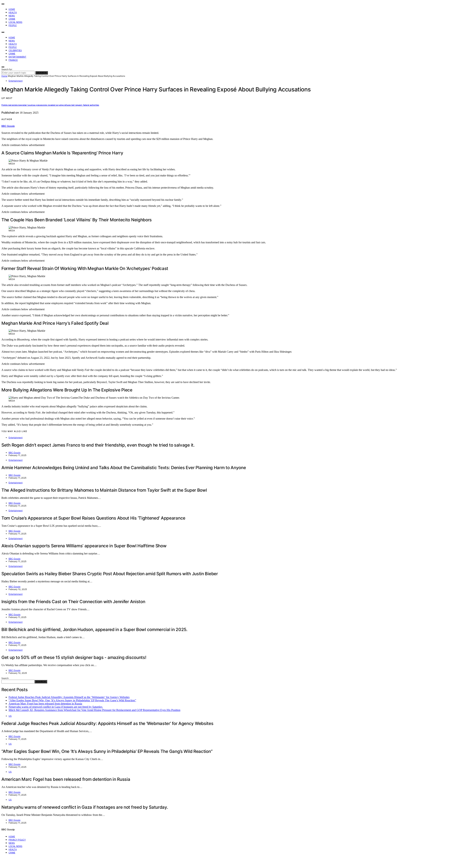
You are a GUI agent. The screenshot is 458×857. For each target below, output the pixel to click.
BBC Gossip (7, 126)
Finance (13, 60)
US (10, 716)
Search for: (6, 69)
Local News (15, 22)
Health (13, 12)
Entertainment (17, 56)
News (12, 15)
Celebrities (15, 50)
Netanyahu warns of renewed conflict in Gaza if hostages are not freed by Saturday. (56, 706)
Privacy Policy (17, 839)
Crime (12, 19)
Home (12, 9)
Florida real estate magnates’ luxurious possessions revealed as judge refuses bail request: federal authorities (50, 105)
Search (42, 73)
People (13, 25)
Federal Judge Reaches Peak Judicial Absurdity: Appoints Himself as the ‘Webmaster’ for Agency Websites (69, 697)
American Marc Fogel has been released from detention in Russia (45, 703)
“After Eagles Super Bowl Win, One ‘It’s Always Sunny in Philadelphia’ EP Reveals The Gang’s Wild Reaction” (72, 700)
